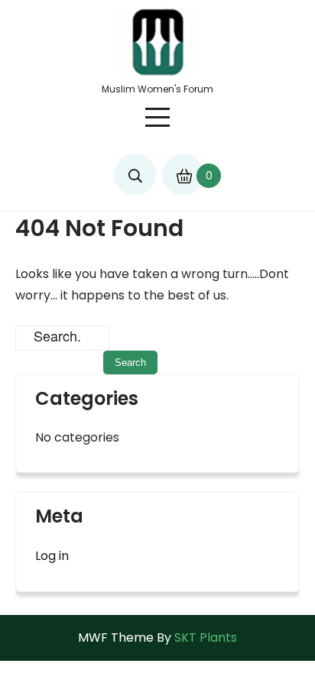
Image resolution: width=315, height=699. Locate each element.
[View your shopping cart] (182, 168)
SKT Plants (205, 637)
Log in (52, 556)
